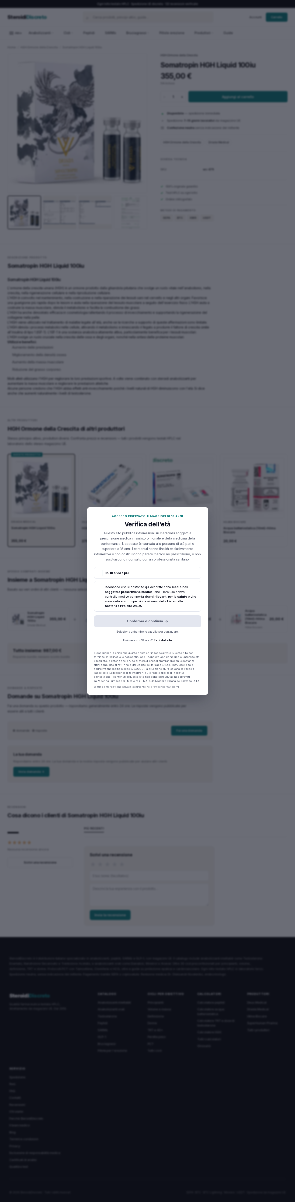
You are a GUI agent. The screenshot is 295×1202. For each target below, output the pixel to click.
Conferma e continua (147, 621)
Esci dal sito (163, 640)
